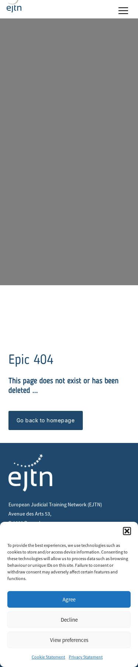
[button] (127, 531)
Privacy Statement (86, 657)
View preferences (69, 639)
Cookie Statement (48, 657)
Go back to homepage (46, 420)
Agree (69, 599)
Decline (69, 619)
